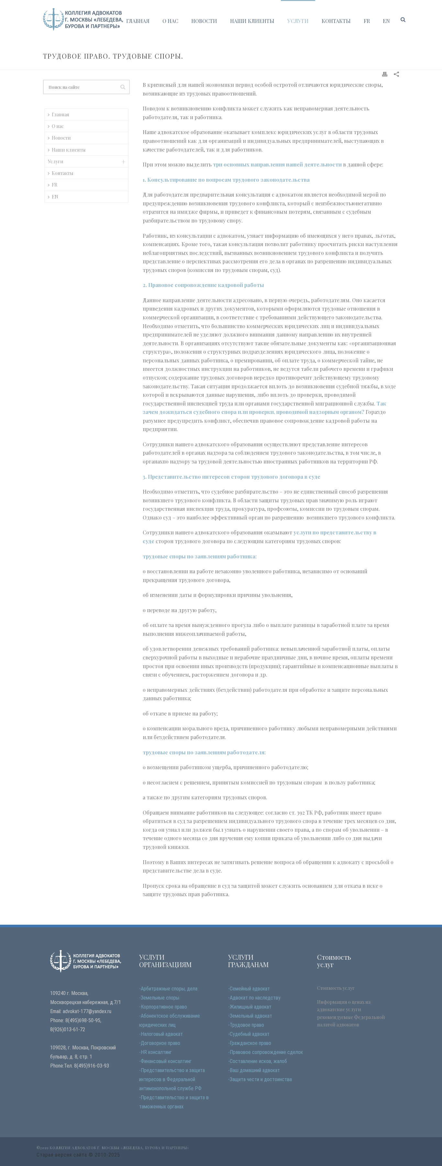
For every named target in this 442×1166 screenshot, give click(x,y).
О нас (170, 20)
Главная (137, 20)
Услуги (298, 20)
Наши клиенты (252, 20)
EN (386, 20)
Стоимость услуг (336, 988)
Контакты (336, 20)
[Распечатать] (384, 73)
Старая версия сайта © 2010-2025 (78, 1155)
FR (367, 20)
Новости (204, 20)
